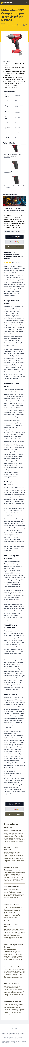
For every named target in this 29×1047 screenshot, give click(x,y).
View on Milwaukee (14, 247)
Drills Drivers (19, 25)
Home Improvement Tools (5, 25)
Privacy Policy (7, 1035)
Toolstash (10, 1033)
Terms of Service (18, 1035)
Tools (13, 25)
